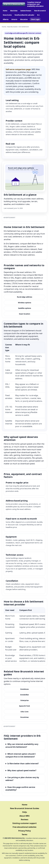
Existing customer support (25, 823)
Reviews (24, 819)
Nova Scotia (7, 15)
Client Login (35, 19)
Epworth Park (24, 706)
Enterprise (25, 700)
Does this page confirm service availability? (20, 788)
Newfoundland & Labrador (24, 15)
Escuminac (24, 717)
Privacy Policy (24, 830)
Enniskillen (24, 695)
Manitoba (13, 11)
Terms (24, 834)
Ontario (14, 19)
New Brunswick (40, 11)
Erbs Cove (24, 712)
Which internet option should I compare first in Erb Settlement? (20, 755)
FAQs (24, 812)
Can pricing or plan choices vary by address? (22, 778)
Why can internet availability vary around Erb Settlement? (21, 745)
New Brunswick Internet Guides (24, 808)
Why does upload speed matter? (21, 770)
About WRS (24, 816)
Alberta (5, 19)
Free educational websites (24, 827)
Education (24, 19)
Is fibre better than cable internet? (23, 763)
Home (5, 11)
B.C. (38, 15)
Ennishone (24, 689)
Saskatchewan (25, 11)
